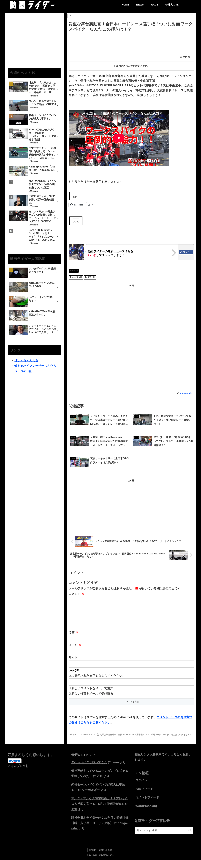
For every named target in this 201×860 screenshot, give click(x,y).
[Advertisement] (131, 41)
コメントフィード (147, 797)
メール (75, 645)
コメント (76, 593)
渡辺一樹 (91, 277)
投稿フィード (144, 789)
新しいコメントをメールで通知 (92, 688)
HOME (92, 850)
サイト (73, 657)
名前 (73, 632)
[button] (190, 830)
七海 (74, 809)
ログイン (141, 780)
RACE (75, 270)
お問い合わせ (105, 850)
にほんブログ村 (18, 766)
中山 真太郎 (77, 277)
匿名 (100, 776)
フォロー (187, 252)
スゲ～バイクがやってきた (89, 762)
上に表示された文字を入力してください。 (97, 675)
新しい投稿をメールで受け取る (92, 693)
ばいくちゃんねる (26, 360)
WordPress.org (146, 806)
